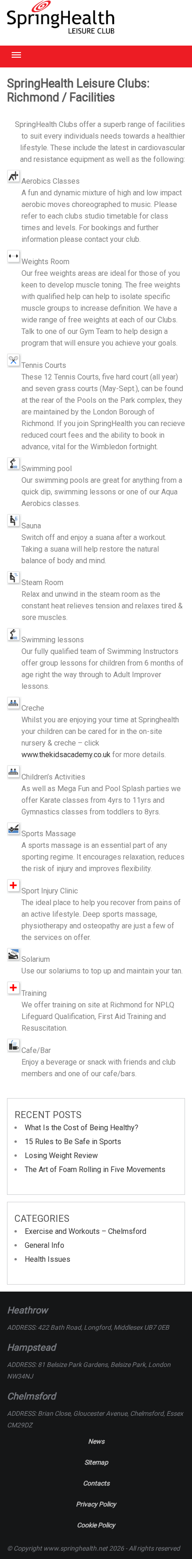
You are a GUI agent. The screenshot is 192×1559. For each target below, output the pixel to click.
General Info (44, 1245)
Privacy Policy (96, 1504)
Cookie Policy (96, 1525)
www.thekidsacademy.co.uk (65, 754)
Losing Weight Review (61, 1155)
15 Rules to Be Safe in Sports (73, 1141)
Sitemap (96, 1462)
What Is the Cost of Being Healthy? (81, 1127)
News (96, 1441)
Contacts (96, 1483)
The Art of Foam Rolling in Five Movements (95, 1169)
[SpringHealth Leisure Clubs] (60, 30)
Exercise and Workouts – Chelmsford (85, 1231)
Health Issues (47, 1259)
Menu (16, 55)
